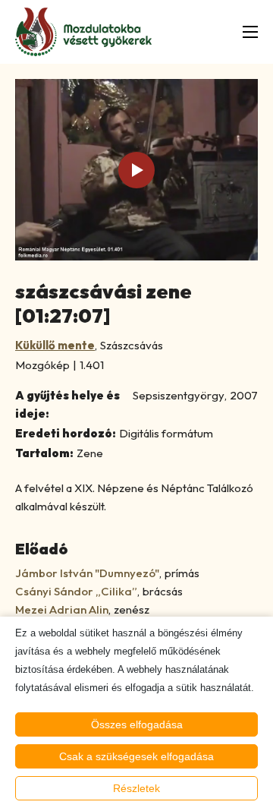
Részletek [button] (136, 788)
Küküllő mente (55, 345)
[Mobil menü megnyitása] (250, 32)
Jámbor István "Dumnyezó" (87, 573)
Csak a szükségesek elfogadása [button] (136, 756)
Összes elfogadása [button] (137, 724)
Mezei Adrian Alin (61, 609)
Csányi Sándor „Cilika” (76, 591)
